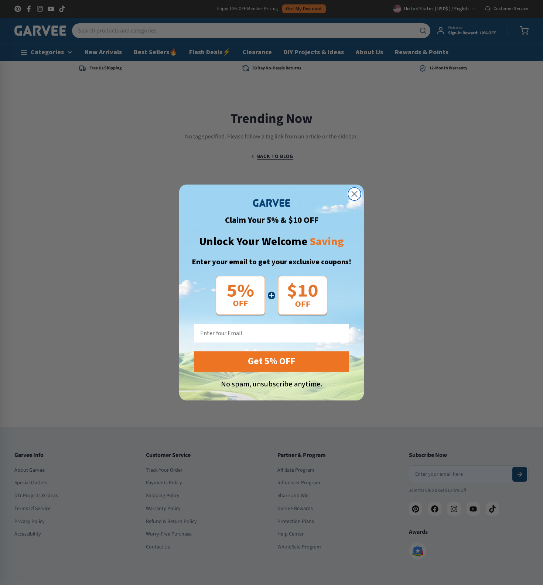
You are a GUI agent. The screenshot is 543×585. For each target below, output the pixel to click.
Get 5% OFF (271, 361)
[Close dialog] (354, 193)
